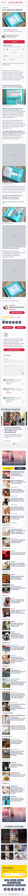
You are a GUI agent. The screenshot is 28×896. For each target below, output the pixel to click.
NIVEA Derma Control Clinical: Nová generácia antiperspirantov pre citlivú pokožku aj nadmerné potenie (18, 660)
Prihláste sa (6, 339)
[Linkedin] (22, 889)
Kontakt (13, 880)
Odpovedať (8, 383)
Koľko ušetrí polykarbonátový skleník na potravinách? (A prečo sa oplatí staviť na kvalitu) (18, 682)
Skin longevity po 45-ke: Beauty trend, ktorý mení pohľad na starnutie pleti (17, 509)
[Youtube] (8, 889)
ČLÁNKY (13, 621)
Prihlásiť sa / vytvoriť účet (14, 349)
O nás (6, 880)
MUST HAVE (14, 538)
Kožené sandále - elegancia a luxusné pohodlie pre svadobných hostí (18, 541)
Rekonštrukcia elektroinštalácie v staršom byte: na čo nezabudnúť (18, 719)
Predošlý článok (8, 327)
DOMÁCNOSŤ (14, 692)
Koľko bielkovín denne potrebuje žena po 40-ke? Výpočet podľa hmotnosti (17, 500)
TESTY (7, 7)
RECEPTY (13, 574)
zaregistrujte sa (8, 345)
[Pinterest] (15, 889)
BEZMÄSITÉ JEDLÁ (15, 773)
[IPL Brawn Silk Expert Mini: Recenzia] (21, 856)
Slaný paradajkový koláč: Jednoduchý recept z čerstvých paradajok (17, 578)
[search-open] (5, 2)
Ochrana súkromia (8, 885)
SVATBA (13, 608)
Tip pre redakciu (20, 885)
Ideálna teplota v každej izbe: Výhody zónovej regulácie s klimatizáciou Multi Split (17, 753)
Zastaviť (14, 52)
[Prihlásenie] (2, 2)
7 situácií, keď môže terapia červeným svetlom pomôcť (18, 553)
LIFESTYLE (13, 655)
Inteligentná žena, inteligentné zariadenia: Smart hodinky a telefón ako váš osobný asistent (17, 635)
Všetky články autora (17, 312)
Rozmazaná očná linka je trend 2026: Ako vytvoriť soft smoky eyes (17, 517)
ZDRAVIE (13, 551)
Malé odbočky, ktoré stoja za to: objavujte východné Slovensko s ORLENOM (18, 648)
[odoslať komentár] (23, 373)
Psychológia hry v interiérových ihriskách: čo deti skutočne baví (18, 672)
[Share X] (10, 322)
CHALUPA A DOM (15, 739)
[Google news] (19, 889)
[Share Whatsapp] (6, 322)
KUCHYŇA (13, 762)
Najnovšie (20, 468)
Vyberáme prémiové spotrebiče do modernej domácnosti (17, 766)
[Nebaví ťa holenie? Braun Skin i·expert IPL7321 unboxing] (7, 856)
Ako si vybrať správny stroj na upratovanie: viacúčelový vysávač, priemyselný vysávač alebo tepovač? (18, 707)
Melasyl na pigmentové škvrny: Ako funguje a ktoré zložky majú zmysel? (18, 482)
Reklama (20, 880)
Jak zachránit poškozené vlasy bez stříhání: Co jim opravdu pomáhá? (17, 601)
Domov (3, 7)
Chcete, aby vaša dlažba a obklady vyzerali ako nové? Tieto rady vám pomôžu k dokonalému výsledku (18, 695)
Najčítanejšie (8, 468)
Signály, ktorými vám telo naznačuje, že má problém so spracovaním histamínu (18, 565)
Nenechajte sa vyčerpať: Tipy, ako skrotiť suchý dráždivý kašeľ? (17, 625)
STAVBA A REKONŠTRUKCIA (18, 715)
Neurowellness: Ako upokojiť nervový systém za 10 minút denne (18, 588)
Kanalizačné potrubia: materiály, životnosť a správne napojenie (17, 742)
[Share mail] (19, 322)
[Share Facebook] (3, 322)
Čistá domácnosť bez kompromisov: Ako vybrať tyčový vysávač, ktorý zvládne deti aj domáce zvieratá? (18, 790)
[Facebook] (12, 889)
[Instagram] (5, 889)
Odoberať (22, 874)
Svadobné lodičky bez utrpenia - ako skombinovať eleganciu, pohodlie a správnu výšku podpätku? (18, 531)
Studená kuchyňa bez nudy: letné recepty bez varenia (18, 775)
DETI (12, 668)
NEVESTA (13, 527)
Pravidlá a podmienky (14, 882)
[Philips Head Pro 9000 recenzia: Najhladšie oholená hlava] (21, 848)
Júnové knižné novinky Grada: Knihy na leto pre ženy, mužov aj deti (17, 800)
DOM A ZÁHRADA (15, 679)
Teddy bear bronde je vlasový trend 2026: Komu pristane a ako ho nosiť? (18, 491)
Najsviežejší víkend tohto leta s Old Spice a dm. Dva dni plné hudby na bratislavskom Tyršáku (17, 473)
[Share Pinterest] (13, 322)
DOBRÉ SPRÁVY (15, 645)
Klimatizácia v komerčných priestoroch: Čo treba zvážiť (18, 728)
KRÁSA (12, 585)
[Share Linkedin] (16, 322)
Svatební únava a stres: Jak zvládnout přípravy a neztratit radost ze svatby (18, 612)
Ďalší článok (20, 327)
